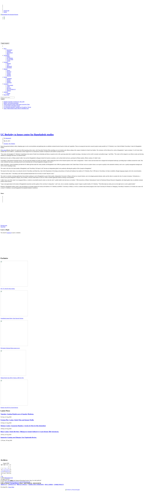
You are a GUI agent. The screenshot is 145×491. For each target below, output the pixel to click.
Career (8, 86)
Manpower (9, 66)
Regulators (9, 67)
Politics (8, 56)
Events (5, 77)
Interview (9, 88)
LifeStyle (6, 92)
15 (9, 469)
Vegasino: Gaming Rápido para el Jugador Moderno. (17, 414)
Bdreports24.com (9, 477)
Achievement (10, 85)
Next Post (3, 226)
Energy (8, 70)
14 (7, 469)
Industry (6, 69)
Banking (9, 63)
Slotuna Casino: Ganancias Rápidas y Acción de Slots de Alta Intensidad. (23, 426)
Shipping (9, 75)
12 (4, 469)
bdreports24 (8, 138)
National (9, 51)
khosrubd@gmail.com (25, 481)
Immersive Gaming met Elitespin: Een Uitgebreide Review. (19, 437)
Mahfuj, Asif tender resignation (11, 103)
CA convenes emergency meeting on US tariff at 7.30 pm (17, 107)
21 (7, 471)
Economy (6, 62)
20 (6, 471)
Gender (8, 60)
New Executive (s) (11, 89)
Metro (8, 54)
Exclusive (6, 84)
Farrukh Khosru (14, 483)
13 (6, 469)
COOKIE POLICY (59, 484)
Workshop (9, 82)
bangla (5, 12)
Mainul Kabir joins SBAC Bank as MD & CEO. (12, 377)
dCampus (6, 143)
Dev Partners (12, 143)
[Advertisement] (72, 31)
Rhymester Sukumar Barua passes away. (10, 348)
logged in (9, 232)
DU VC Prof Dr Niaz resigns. (8, 288)
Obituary (9, 90)
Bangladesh (9, 50)
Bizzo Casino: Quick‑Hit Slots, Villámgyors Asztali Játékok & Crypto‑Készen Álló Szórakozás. (30, 431)
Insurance (9, 71)
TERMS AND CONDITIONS (36, 484)
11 (2, 469)
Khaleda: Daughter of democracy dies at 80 (14, 101)
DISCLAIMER (49, 484)
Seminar (9, 81)
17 (1, 471)
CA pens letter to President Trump (12, 105)
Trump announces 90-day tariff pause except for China (17, 104)
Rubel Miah (11, 487)
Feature (8, 93)
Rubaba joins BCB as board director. (9, 407)
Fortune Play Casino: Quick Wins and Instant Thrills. (17, 420)
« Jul (2, 476)
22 (9, 471)
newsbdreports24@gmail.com (12, 481)
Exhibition (9, 78)
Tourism (9, 73)
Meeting (9, 79)
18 (3, 471)
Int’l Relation (10, 58)
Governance (6, 55)
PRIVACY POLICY (22, 484)
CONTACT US (12, 484)
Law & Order (10, 59)
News (5, 48)
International (10, 52)
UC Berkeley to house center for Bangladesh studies (27, 134)
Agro (8, 65)
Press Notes (6, 94)
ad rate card (6, 10)
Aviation (9, 74)
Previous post (4, 225)
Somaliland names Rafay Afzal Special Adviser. (12, 318)
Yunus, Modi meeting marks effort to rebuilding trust (16, 108)
